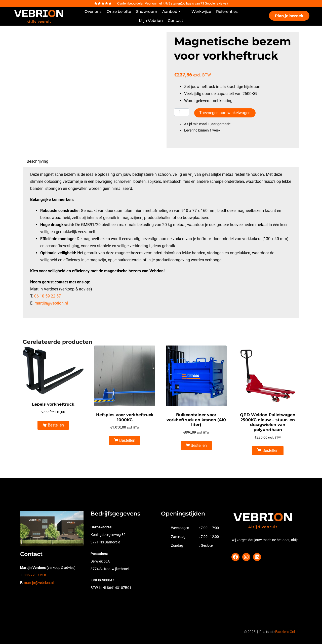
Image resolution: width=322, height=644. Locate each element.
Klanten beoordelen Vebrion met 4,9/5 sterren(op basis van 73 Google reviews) (172, 3)
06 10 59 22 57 (47, 296)
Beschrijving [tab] (37, 161)
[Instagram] (246, 557)
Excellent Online (287, 632)
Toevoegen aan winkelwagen (225, 112)
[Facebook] (235, 557)
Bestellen (56, 425)
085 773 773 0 (35, 575)
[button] (174, 11)
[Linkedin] (257, 557)
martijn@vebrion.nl (51, 303)
